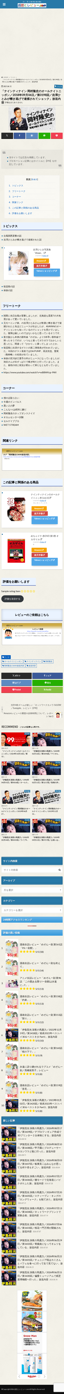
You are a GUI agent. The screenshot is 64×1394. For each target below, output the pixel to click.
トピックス (16, 185)
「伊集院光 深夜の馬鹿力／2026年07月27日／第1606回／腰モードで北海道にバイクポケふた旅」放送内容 (39, 1180)
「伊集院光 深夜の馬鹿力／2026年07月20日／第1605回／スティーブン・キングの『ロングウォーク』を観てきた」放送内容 (40, 1197)
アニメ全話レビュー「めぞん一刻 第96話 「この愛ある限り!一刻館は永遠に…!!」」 (40, 981)
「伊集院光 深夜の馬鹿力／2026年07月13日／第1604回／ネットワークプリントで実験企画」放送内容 (39, 1212)
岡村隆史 (48, 661)
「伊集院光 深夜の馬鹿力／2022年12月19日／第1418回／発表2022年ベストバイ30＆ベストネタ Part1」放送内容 (41, 1033)
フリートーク (17, 191)
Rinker (44, 255)
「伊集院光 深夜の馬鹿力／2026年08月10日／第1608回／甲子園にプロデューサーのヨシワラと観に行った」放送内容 (39, 1149)
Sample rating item (10, 591)
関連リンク (16, 202)
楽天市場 (40, 265)
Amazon (40, 260)
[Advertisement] (32, 43)
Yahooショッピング (45, 270)
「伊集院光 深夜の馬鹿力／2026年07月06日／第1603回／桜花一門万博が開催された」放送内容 (39, 1228)
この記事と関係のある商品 (24, 207)
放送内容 (32, 666)
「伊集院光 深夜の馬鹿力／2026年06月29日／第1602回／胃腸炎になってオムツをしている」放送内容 (39, 1244)
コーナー (15, 196)
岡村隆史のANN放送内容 (14, 666)
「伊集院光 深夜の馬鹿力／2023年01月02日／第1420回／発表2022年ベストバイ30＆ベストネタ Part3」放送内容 (41, 1103)
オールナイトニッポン (13, 661)
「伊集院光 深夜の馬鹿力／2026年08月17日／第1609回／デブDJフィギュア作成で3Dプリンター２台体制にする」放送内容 (39, 1133)
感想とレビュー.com (21, 1389)
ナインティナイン (33, 661)
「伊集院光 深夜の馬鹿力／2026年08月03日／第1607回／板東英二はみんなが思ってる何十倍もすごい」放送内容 (39, 1164)
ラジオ (7, 657)
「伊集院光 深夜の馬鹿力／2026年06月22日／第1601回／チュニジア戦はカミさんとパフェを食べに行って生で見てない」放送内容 (40, 1261)
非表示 (34, 179)
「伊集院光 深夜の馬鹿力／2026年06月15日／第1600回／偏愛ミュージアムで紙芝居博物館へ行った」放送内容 (39, 1276)
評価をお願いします (20, 213)
